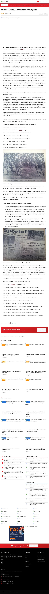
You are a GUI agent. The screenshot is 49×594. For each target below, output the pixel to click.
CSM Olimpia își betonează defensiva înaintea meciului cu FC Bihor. (13, 459)
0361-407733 (6, 579)
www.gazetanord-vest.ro (8, 583)
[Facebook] (40, 14)
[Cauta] (40, 1)
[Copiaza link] (47, 14)
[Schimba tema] (43, 1)
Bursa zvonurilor (28, 563)
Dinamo (20, 130)
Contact (39, 554)
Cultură (26, 559)
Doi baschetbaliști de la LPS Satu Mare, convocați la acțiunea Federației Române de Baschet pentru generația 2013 (13, 472)
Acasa (2, 336)
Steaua (21, 49)
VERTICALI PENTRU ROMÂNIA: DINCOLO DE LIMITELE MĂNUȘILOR (13, 468)
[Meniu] (46, 1)
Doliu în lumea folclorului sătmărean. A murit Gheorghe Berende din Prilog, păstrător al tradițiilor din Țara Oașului (13, 477)
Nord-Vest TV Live (41, 557)
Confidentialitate (40, 559)
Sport (2, 13)
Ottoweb (46, 591)
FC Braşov (13, 284)
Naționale (27, 561)
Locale (26, 554)
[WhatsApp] (45, 14)
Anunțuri (27, 566)
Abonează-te (40, 330)
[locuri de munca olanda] (16, 533)
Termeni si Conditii (41, 561)
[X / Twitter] (42, 14)
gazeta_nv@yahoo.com (8, 581)
